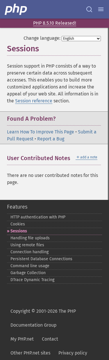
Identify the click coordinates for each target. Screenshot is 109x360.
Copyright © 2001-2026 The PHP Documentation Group (43, 318)
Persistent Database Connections (41, 258)
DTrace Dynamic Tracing (32, 279)
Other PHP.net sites (30, 353)
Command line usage (29, 265)
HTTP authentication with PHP (37, 217)
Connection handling (29, 251)
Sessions (18, 231)
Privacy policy (72, 353)
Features (17, 207)
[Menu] (101, 9)
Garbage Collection (28, 272)
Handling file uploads (30, 238)
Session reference (33, 101)
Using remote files (27, 245)
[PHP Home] (16, 9)
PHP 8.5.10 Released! (54, 23)
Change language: (42, 38)
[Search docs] (89, 9)
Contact (50, 339)
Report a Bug (50, 139)
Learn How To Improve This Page (40, 132)
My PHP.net (22, 339)
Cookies (17, 224)
